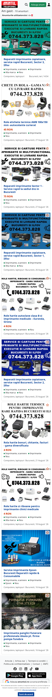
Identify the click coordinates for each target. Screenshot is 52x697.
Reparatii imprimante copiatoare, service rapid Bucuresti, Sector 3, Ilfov (25, 62)
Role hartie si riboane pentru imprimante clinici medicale (22, 507)
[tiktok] (31, 668)
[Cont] (49, 5)
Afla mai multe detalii (29, 690)
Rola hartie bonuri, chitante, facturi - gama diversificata (26, 444)
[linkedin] (25, 668)
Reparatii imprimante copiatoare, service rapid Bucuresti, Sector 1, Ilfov (25, 255)
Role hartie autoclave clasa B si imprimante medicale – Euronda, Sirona (24, 318)
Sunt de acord (26, 694)
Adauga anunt (38, 4)
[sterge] (32, 15)
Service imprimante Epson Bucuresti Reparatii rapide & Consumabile (21, 573)
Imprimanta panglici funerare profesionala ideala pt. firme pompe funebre (22, 636)
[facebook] (15, 668)
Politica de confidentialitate (17, 664)
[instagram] (20, 668)
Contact (36, 664)
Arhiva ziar (20, 661)
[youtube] (37, 668)
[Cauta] (26, 4)
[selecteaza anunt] (47, 21)
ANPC (45, 664)
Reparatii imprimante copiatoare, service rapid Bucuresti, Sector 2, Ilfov (25, 382)
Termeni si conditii (37, 661)
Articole (8, 661)
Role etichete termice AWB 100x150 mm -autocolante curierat (25, 123)
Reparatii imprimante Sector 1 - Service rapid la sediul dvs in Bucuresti (23, 189)
